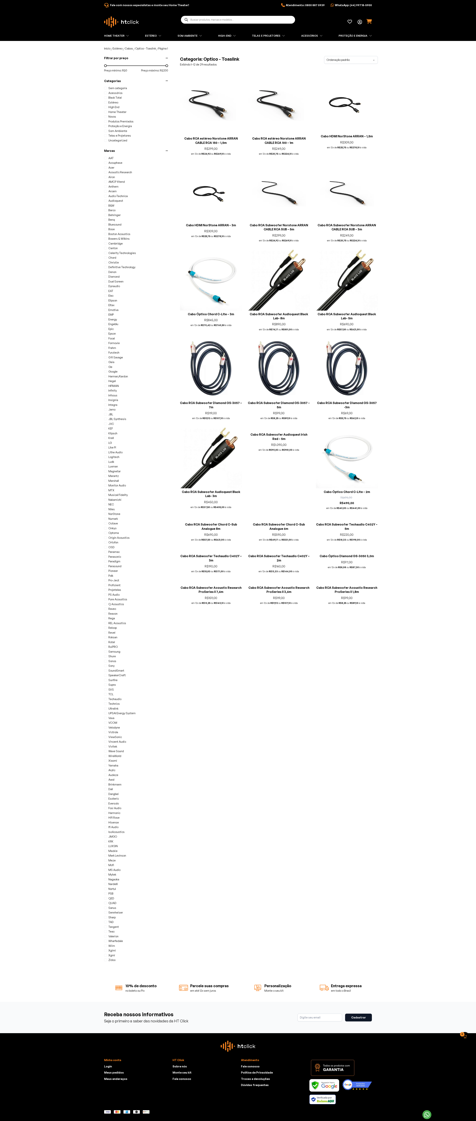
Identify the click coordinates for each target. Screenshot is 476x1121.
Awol (111, 779)
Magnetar (114, 471)
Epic (111, 329)
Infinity (112, 390)
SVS (111, 689)
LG (110, 443)
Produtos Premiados (121, 121)
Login (108, 1066)
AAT (111, 158)
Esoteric (113, 798)
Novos (112, 116)
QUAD (112, 903)
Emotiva (113, 310)
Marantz (113, 476)
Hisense (113, 822)
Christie (113, 262)
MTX (111, 490)
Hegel (112, 381)
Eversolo (113, 803)
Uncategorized (117, 140)
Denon (112, 272)
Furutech (113, 352)
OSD (111, 547)
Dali (110, 789)
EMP (111, 314)
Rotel (111, 642)
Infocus (112, 395)
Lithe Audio (115, 452)
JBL (110, 414)
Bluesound (114, 224)
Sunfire (113, 680)
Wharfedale (115, 941)
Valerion (113, 936)
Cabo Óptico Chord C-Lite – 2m (347, 492)
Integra (112, 405)
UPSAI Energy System (122, 713)
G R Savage (115, 357)
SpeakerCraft (117, 675)
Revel (111, 632)
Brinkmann (114, 784)
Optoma (113, 533)
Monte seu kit (182, 1072)
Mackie (113, 851)
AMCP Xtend (116, 181)
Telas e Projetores (119, 135)
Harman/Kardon (118, 376)
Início (107, 48)
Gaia (111, 362)
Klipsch (112, 433)
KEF (110, 428)
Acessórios (115, 93)
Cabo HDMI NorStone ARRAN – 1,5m (347, 136)
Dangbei (113, 794)
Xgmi (111, 955)
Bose (111, 229)
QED (111, 898)
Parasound (114, 566)
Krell (111, 438)
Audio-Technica (118, 196)
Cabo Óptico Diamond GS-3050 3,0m (347, 671)
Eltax (111, 305)
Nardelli (113, 884)
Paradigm (114, 561)
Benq (111, 219)
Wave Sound (116, 751)
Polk (110, 575)
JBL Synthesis (117, 419)
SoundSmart (116, 670)
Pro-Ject (113, 580)
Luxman (113, 466)
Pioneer (113, 571)
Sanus (112, 908)
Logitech (113, 457)
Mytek (112, 874)
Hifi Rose (114, 817)
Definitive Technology (121, 267)
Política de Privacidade (257, 1072)
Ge (110, 367)
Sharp (112, 917)
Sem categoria (117, 88)
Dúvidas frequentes (255, 1085)
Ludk (111, 462)
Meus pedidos (114, 1072)
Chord (112, 257)
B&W (111, 205)
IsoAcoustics (116, 832)
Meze (112, 860)
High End (113, 107)
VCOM (112, 722)
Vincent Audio (117, 741)
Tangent (113, 927)
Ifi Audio (113, 827)
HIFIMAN (113, 386)
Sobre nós (180, 1066)
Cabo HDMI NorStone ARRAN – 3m (211, 225)
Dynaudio (114, 286)
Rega (111, 618)
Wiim (111, 946)
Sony (111, 666)
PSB (110, 893)
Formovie (114, 343)
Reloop (112, 628)
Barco (111, 210)
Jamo (111, 409)
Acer (111, 167)
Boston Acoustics (119, 234)
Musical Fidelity (118, 495)
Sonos (112, 661)
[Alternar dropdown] (360, 22)
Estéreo (118, 48)
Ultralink (113, 708)
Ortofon (113, 542)
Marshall (113, 481)
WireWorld (114, 756)
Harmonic (114, 813)
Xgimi (112, 950)
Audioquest (115, 200)
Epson (112, 333)
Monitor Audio (117, 485)
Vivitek (112, 746)
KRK (110, 841)
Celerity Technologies (122, 253)
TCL (110, 694)
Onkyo (112, 528)
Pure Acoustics (117, 599)
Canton (113, 248)
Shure (112, 656)
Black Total (115, 97)
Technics (114, 703)
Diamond (114, 276)
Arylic (111, 770)
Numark (113, 518)
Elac (110, 295)
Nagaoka (113, 879)
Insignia (113, 400)
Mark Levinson (117, 855)
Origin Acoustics (119, 537)
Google (113, 371)
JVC (111, 424)
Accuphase (115, 163)
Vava (111, 718)
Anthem (113, 186)
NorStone (114, 514)
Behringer (114, 215)
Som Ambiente (117, 131)
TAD (111, 922)
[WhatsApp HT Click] (426, 1114)
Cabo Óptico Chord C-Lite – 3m (211, 314)
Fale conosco (182, 1079)
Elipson (112, 300)
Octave (113, 523)
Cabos (129, 48)
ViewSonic (115, 737)
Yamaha (113, 765)
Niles (111, 509)
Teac (111, 931)
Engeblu (113, 324)
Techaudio (114, 699)
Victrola (113, 732)
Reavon (113, 613)
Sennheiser (115, 912)
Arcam (112, 191)
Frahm (112, 348)
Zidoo (111, 960)
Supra (112, 684)
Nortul (112, 889)
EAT (110, 291)
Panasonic (114, 556)
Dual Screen (115, 281)
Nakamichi (114, 500)
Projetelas (114, 590)
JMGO (112, 836)
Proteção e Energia (120, 126)
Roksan (112, 637)
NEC (111, 504)
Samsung (114, 651)
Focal (111, 338)
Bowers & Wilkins (119, 238)
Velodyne (114, 727)
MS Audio (114, 870)
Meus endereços (115, 1079)
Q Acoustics (116, 604)
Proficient (114, 585)
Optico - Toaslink (145, 48)
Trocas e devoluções (255, 1079)
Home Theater (117, 112)
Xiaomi (112, 760)
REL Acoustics (117, 623)
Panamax (114, 552)
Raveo (112, 609)
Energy (112, 319)
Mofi (111, 865)
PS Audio (114, 594)
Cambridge (115, 243)
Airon (111, 177)
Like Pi (112, 447)
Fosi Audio (114, 808)
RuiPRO (113, 647)
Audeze (113, 775)
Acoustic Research (120, 172)
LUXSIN (113, 846)
